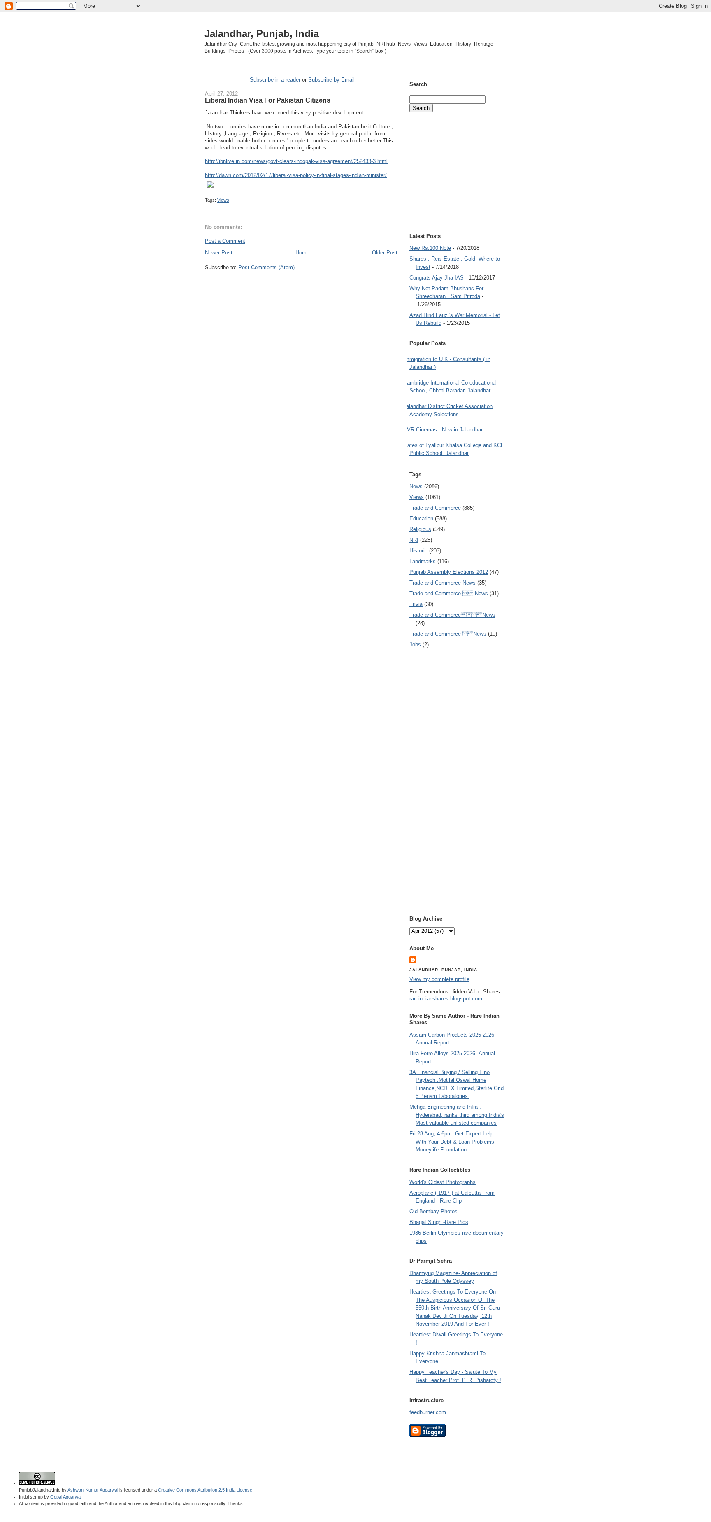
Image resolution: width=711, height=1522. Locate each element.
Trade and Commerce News (452, 615)
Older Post (384, 252)
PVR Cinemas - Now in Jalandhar (443, 430)
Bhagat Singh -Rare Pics (438, 1222)
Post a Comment (225, 241)
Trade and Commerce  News (448, 593)
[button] (301, 185)
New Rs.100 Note (430, 248)
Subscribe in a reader (275, 80)
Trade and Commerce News (442, 583)
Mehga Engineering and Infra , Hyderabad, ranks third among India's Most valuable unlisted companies (456, 1115)
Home (302, 252)
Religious (420, 529)
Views (223, 200)
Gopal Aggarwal (65, 1496)
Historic (418, 551)
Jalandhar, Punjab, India (261, 33)
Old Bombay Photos (433, 1211)
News (416, 486)
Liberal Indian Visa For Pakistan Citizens (267, 100)
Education (421, 518)
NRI (413, 540)
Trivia (416, 604)
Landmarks (422, 561)
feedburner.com (427, 1412)
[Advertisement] (301, 287)
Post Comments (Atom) (266, 267)
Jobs (415, 644)
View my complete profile (439, 979)
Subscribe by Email (331, 80)
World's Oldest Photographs (442, 1182)
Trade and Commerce (435, 508)
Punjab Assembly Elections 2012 (448, 572)
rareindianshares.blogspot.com (445, 998)
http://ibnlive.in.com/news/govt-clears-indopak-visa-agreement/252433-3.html (296, 161)
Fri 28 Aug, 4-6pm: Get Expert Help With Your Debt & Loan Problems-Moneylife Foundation (452, 1141)
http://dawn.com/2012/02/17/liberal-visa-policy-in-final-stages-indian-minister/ (296, 175)
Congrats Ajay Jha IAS (436, 278)
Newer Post (218, 252)
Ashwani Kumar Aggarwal (92, 1489)
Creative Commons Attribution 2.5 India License (205, 1489)
